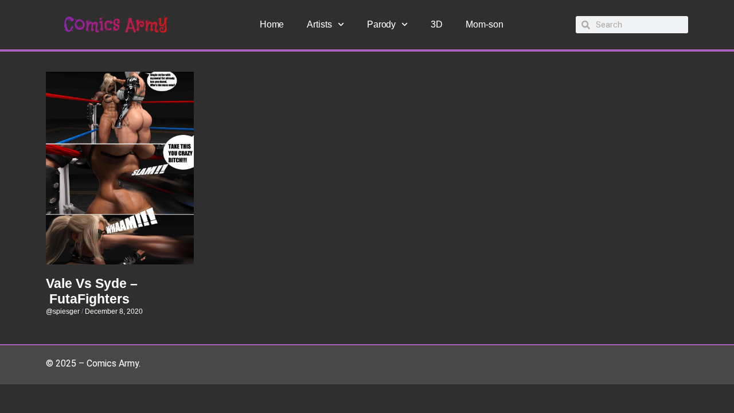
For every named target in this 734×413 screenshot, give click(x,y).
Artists (319, 24)
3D (437, 24)
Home (272, 24)
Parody (381, 24)
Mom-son (484, 24)
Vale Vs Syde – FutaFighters (92, 291)
